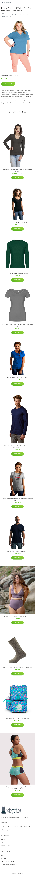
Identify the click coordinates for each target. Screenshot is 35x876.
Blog (2, 855)
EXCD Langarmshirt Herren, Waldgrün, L (17, 273)
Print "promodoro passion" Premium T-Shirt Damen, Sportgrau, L (17, 499)
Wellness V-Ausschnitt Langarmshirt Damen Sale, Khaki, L (17, 170)
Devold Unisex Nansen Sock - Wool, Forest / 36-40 (17, 667)
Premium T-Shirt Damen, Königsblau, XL (17, 377)
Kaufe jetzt (8, 83)
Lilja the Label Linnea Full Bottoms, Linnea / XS (17, 616)
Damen (11, 75)
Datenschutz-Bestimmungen (9, 864)
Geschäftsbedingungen (7, 861)
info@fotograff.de (6, 830)
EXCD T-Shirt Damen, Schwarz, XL (18, 222)
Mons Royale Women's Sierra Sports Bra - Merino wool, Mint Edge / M (17, 787)
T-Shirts (15, 75)
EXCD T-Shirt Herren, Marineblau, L (17, 551)
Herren (3, 842)
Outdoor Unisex (5, 845)
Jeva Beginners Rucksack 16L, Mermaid (17, 718)
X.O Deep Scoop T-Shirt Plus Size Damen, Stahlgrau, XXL (17, 325)
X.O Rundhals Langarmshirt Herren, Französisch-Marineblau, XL (17, 446)
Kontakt (3, 858)
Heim (2, 13)
